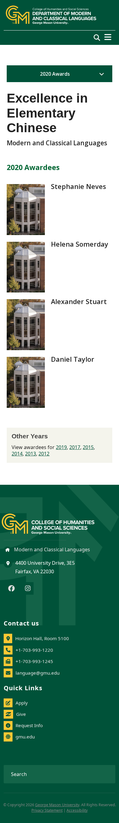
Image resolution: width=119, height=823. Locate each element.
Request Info (29, 725)
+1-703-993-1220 (34, 650)
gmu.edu (25, 737)
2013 (30, 453)
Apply (22, 703)
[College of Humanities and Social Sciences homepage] (54, 520)
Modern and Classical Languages (51, 549)
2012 (43, 453)
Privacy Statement (47, 810)
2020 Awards (55, 74)
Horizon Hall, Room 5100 (42, 638)
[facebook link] (11, 589)
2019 (61, 447)
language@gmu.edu (38, 673)
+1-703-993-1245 (34, 661)
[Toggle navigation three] (107, 37)
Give (21, 714)
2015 (88, 447)
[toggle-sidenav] (100, 73)
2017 (74, 447)
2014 (17, 453)
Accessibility (77, 810)
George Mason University (57, 804)
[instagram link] (28, 589)
